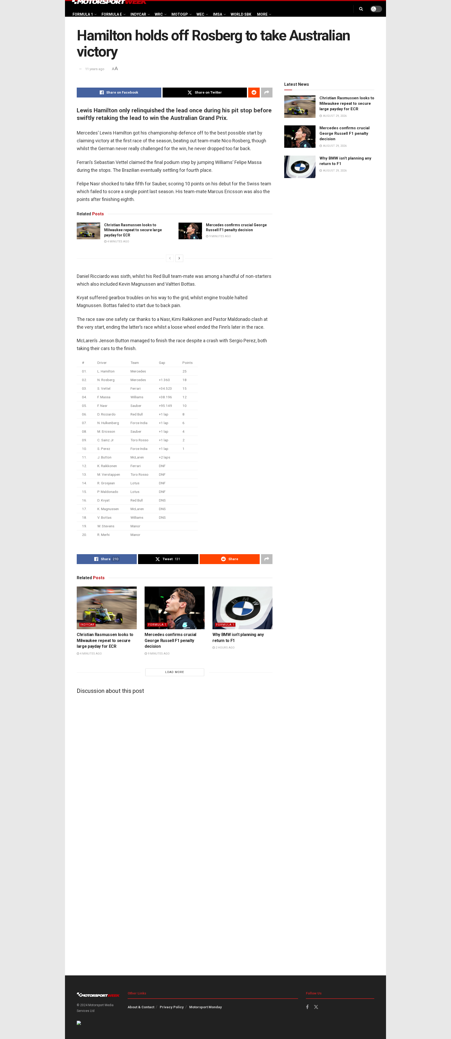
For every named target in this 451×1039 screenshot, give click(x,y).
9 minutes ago (219, 236)
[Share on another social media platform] (266, 92)
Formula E (112, 14)
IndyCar (138, 14)
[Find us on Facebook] (307, 1007)
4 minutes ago (117, 241)
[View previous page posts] (170, 258)
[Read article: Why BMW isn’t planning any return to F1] (242, 607)
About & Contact (141, 1007)
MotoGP (179, 14)
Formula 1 (83, 14)
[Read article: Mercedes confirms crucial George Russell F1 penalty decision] (190, 231)
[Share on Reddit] (254, 92)
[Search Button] (361, 9)
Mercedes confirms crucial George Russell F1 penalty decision (170, 640)
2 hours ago (225, 647)
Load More (174, 672)
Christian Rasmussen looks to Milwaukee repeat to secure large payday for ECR (133, 230)
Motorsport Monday (205, 1007)
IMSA (217, 14)
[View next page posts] (179, 258)
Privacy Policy (172, 1007)
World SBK (241, 14)
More (262, 14)
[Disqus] (174, 763)
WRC (159, 14)
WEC (200, 14)
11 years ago (94, 69)
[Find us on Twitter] (316, 1007)
